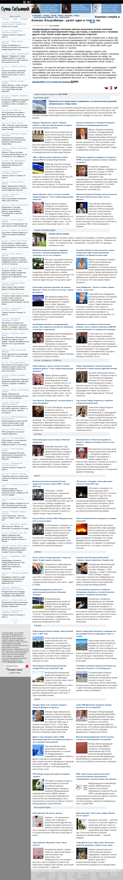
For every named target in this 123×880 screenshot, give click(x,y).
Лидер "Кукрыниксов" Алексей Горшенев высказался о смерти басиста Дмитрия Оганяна (14, 188)
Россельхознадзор (17, 449)
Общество (70, 873)
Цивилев (14, 499)
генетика (38, 16)
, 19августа (14, 310)
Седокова (14, 474)
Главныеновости (16, 30)
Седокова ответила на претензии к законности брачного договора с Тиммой (15, 478)
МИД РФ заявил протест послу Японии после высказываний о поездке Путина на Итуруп (14, 550)
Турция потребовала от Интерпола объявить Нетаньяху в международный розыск (15, 47)
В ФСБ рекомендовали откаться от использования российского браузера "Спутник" (49, 592)
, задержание (23, 95)
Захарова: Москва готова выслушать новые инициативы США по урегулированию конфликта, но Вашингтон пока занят (14, 275)
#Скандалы (24, 19)
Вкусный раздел (42, 807)
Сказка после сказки (10, 26)
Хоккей (93, 875)
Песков (13, 241)
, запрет (20, 533)
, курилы (25, 545)
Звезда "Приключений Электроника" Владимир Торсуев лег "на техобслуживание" (15, 396)
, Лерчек (20, 600)
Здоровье (61, 879)
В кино (60, 873)
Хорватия (14, 375)
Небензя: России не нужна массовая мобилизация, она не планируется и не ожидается (14, 154)
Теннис (93, 877)
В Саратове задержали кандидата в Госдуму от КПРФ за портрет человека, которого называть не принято (96, 159)
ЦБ (12, 160)
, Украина (24, 241)
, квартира (19, 81)
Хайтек (37, 552)
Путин (13, 194)
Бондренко (14, 95)
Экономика (52, 875)
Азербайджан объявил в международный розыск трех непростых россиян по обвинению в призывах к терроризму (13, 565)
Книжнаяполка (16, 22)
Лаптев (13, 123)
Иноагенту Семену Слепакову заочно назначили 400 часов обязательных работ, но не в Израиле (96, 196)
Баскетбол (103, 873)
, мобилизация (21, 148)
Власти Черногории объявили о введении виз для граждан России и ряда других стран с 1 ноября (96, 633)
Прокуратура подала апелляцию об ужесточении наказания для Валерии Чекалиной (15, 604)
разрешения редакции (22, 651)
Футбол (93, 873)
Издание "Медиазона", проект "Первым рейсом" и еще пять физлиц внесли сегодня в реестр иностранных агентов (52, 125)
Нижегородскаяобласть (19, 417)
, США (18, 241)
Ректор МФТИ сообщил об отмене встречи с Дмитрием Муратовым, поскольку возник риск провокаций (49, 9)
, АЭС (17, 194)
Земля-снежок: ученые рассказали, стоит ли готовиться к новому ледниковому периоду (110, 8)
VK (12, 110)
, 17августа (14, 612)
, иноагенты (22, 66)
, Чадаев (23, 556)
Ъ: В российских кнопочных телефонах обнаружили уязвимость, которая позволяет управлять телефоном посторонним (95, 592)
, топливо (20, 499)
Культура (52, 877)
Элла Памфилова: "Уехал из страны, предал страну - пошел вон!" (14, 518)
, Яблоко (17, 524)
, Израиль (19, 41)
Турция (13, 41)
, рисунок (25, 205)
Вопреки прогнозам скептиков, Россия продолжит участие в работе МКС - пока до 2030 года (51, 483)
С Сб (54, 25)
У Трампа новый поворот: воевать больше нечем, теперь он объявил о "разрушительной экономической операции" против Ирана (15, 300)
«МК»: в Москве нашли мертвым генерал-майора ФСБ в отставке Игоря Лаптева (15, 127)
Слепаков (14, 66)
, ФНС (25, 533)
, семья (17, 402)
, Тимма (20, 474)
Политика (52, 873)
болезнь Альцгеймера (44, 17)
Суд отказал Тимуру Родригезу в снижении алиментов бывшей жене (15, 235)
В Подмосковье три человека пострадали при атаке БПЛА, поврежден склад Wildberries (13, 594)
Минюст (13, 53)
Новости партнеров (38, 879)
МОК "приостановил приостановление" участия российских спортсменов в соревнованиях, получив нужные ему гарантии (96, 776)
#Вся (15, 19)
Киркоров (14, 533)
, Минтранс (18, 253)
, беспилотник (9, 418)
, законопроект (19, 429)
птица (76, 16)
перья (60, 16)
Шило (13, 253)
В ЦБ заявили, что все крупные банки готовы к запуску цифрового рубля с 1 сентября (14, 442)
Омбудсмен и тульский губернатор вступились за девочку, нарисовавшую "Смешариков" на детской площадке (12, 211)
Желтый (61, 877)
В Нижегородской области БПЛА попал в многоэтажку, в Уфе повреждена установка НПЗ (14, 423)
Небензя (13, 148)
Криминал (70, 875)
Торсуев (13, 390)
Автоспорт (103, 875)
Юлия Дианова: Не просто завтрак (47, 813)
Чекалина (14, 600)
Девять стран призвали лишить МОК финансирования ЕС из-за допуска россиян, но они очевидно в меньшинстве (53, 739)
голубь (46, 16)
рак (56, 17)
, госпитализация (22, 390)
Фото (33, 877)
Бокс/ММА (94, 879)
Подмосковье (15, 587)
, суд (19, 110)
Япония (13, 545)
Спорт (37, 699)
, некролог (19, 219)
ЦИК (12, 524)
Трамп (13, 293)
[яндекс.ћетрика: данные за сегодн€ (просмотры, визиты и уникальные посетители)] (14, 673)
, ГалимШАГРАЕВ (20, 24)
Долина (13, 81)
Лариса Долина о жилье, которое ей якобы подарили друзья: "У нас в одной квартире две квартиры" (53, 196)
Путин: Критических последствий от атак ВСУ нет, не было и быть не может (15, 356)
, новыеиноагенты (23, 53)
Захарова (14, 268)
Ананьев (14, 484)
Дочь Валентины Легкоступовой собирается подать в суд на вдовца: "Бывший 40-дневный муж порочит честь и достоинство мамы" (15, 342)
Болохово (14, 205)
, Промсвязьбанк (22, 484)
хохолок (68, 16)
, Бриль (22, 333)
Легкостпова (15, 333)
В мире (34, 875)
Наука (37, 476)
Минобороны (15, 318)
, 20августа (14, 173)
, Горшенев (19, 182)
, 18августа (14, 465)
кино (12, 402)
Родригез (14, 230)
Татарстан (114, 873)
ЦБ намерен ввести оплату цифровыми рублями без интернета (12, 165)
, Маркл (22, 283)
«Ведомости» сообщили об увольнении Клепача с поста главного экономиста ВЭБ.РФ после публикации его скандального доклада (96, 326)
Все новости (36, 873)
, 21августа (14, 32)
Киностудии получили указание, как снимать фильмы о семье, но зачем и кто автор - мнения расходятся (53, 289)
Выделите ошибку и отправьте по (51, 94)
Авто (79, 875)
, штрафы (23, 133)
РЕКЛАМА (19, 669)
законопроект (15, 133)
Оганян (13, 182)
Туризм (37, 626)
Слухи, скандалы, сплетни (47, 360)
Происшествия (82, 873)
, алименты (24, 230)
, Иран (22, 293)
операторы (14, 573)
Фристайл (103, 877)
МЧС (12, 429)
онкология (64, 17)
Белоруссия (115, 875)
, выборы (22, 511)
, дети (20, 205)
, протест (19, 545)
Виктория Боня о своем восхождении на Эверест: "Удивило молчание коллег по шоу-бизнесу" (95, 442)
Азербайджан (15, 556)
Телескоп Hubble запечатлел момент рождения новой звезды (80, 7)
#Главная (6, 19)
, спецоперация (20, 350)
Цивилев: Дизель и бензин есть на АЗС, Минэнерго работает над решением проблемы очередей (15, 505)
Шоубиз (38, 434)
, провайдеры (23, 573)
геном (53, 16)
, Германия (21, 375)
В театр (51, 879)
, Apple (15, 110)
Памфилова (15, 511)
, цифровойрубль (19, 160)
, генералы (19, 123)
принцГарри (15, 283)
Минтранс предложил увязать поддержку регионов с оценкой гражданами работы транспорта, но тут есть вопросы (50, 252)
